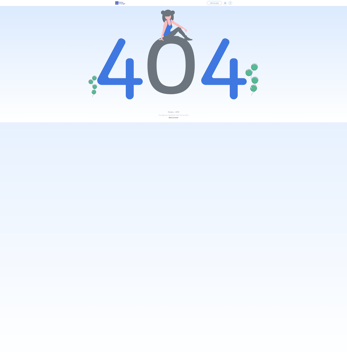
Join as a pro (214, 3)
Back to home (173, 117)
